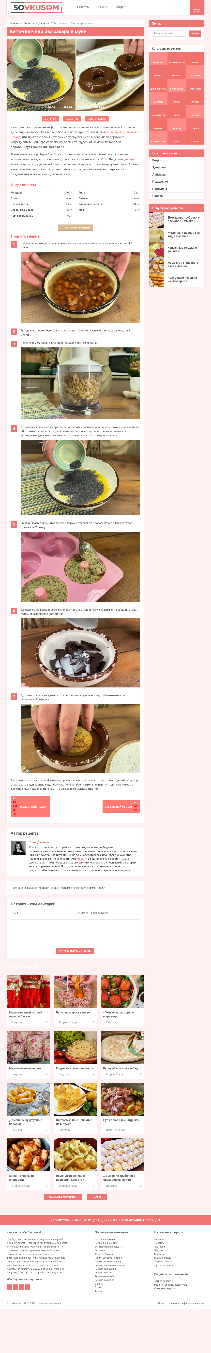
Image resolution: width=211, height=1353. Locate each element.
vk (15, 1287)
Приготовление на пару (108, 1261)
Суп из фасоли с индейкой (121, 1120)
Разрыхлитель (20, 204)
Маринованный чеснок (25, 1068)
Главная (15, 23)
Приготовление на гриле (108, 1257)
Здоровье (159, 167)
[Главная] (36, 7)
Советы (158, 196)
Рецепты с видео (104, 1280)
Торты (98, 1291)
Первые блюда (115, 1129)
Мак (81, 209)
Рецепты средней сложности (171, 1284)
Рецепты (29, 23)
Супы (98, 1287)
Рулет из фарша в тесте (73, 1012)
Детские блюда (104, 1254)
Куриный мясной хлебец (120, 1068)
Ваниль (83, 198)
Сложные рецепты (164, 1288)
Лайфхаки (159, 174)
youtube (27, 1287)
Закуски (17, 1022)
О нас (161, 1303)
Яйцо (82, 192)
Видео (156, 160)
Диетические (97, 119)
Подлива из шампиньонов (74, 1068)
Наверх (97, 1197)
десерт (129, 159)
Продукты (159, 189)
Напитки (159, 1254)
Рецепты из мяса (104, 1272)
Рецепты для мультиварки (110, 1265)
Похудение (160, 181)
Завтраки (64, 1129)
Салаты (99, 1283)
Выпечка (50, 119)
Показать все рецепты (62, 1197)
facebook (9, 1287)
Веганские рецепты (106, 1242)
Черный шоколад (22, 215)
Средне (83, 107)
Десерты (43, 23)
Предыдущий (33, 806)
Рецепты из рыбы (105, 1276)
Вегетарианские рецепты (109, 1246)
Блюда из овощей (105, 1239)
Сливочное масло (22, 209)
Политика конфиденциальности (186, 1303)
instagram (21, 1287)
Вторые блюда (68, 1022)
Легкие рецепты (163, 1280)
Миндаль (16, 192)
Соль (14, 198)
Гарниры (159, 1239)
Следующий (118, 806)
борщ (80, 858)
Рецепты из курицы (106, 1268)
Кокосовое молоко (91, 204)
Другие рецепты (163, 1265)
